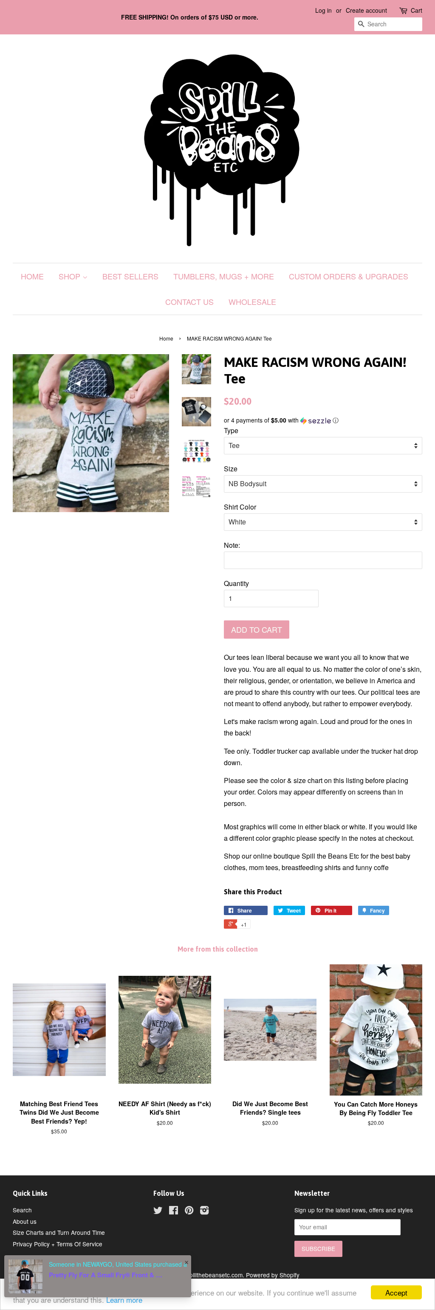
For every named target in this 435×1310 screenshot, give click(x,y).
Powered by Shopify (272, 1275)
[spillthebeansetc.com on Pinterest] (189, 1211)
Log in (323, 10)
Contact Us (189, 301)
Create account (366, 10)
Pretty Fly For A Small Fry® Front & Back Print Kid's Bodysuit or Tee (106, 1274)
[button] (323, 420)
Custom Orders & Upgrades (348, 276)
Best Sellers (130, 276)
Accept (396, 1292)
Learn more (124, 1299)
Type (231, 430)
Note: (232, 545)
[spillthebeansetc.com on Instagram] (204, 1211)
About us (25, 1221)
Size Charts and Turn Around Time (59, 1232)
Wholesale (252, 301)
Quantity (236, 583)
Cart (416, 10)
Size (230, 468)
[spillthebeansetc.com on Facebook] (173, 1211)
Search (22, 1210)
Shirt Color (240, 507)
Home (32, 276)
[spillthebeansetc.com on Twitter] (158, 1211)
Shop (70, 276)
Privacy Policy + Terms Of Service (57, 1244)
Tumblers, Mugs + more (223, 276)
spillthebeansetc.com (214, 1275)
